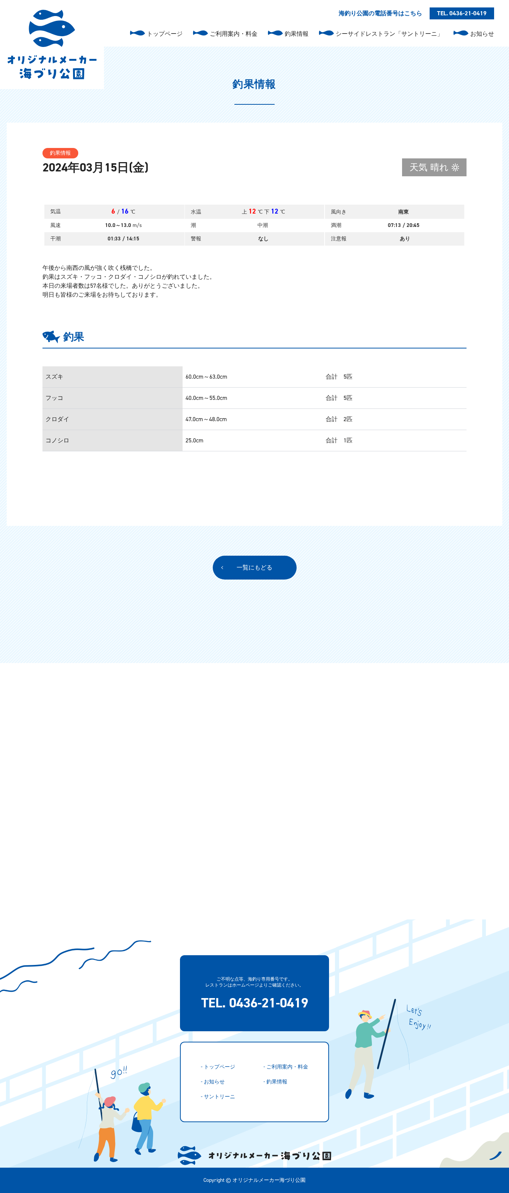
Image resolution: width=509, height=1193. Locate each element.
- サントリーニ (218, 1096)
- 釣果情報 (275, 1081)
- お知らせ (213, 1081)
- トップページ (218, 1066)
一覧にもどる (254, 567)
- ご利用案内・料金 (285, 1066)
